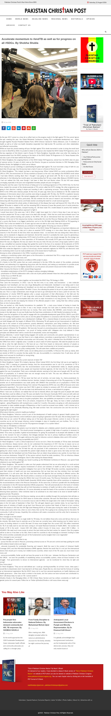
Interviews (22, 700)
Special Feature (32, 700)
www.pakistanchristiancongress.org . (40, 676)
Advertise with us (86, 700)
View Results (88, 176)
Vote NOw (87, 172)
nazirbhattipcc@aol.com (36, 685)
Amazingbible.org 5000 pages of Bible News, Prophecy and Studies (92, 228)
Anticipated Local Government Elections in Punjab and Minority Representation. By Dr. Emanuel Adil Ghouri (64, 625)
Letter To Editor (56, 700)
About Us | (77, 700)
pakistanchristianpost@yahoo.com (56, 685)
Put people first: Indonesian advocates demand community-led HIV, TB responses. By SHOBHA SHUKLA (13, 625)
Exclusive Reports (44, 700)
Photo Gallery (67, 700)
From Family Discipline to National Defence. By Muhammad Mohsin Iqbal (39, 622)
